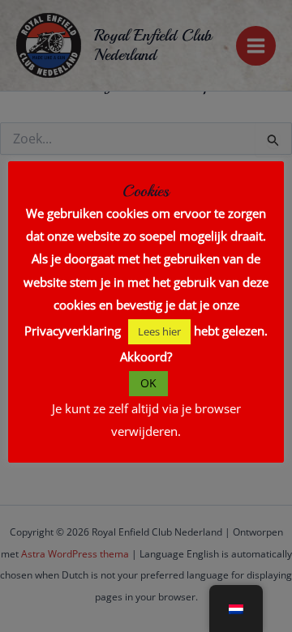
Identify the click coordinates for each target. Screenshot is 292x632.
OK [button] (148, 383)
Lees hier (159, 331)
